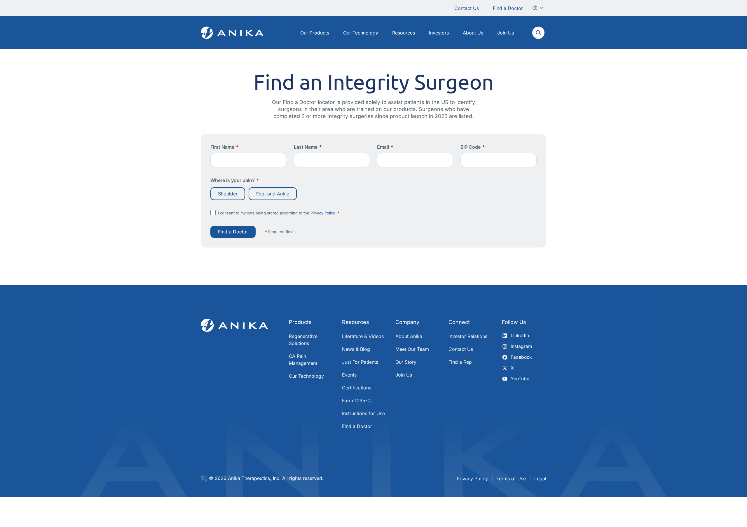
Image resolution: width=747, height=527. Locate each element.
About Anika (408, 336)
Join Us (403, 375)
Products (300, 322)
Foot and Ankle (272, 194)
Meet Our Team (412, 349)
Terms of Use (511, 478)
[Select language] (538, 8)
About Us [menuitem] (473, 33)
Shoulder (228, 194)
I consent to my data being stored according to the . (279, 213)
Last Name (308, 147)
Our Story (405, 362)
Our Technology (306, 376)
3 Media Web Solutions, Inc (204, 478)
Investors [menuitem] (439, 33)
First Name (224, 147)
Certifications (356, 388)
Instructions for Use (363, 413)
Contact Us (466, 8)
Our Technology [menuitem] (360, 33)
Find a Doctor (508, 8)
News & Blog (356, 349)
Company (407, 322)
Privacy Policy (322, 213)
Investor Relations (467, 336)
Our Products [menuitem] (314, 33)
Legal (540, 478)
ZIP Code (472, 147)
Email (385, 147)
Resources (355, 322)
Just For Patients (360, 362)
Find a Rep (460, 362)
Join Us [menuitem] (505, 33)
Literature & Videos (363, 336)
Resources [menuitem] (403, 33)
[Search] (538, 33)
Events (349, 375)
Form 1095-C (356, 400)
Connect (459, 322)
